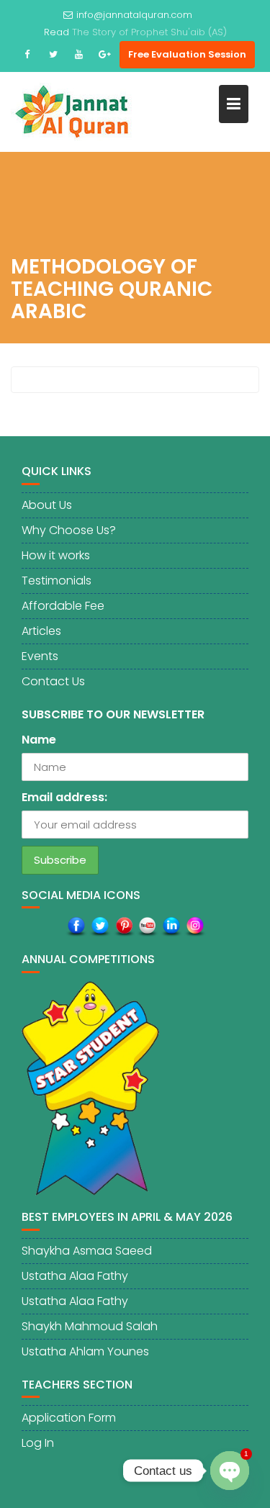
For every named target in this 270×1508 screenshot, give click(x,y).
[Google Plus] (105, 54)
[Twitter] (53, 54)
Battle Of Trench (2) (149, 32)
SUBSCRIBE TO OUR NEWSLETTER (113, 714)
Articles (41, 631)
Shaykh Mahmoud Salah (90, 1326)
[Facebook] (27, 54)
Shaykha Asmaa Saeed (87, 1250)
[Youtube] (79, 54)
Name (39, 739)
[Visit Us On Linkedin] (171, 926)
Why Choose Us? (69, 530)
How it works (56, 555)
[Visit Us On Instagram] (195, 926)
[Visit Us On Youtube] (147, 926)
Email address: (64, 797)
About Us (47, 505)
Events (40, 656)
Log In (38, 1443)
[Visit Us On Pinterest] (123, 926)
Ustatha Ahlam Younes (85, 1351)
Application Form (69, 1417)
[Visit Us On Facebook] (76, 926)
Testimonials (56, 580)
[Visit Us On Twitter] (100, 926)
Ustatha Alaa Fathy (75, 1276)
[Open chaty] (229, 1470)
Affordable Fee (63, 605)
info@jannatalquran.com (134, 15)
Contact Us (53, 681)
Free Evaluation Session (187, 54)
